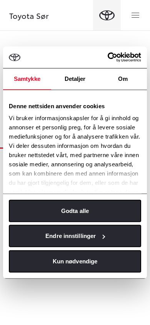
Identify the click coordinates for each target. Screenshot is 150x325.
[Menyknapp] (135, 15)
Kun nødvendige (75, 261)
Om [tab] (123, 78)
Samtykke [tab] (27, 78)
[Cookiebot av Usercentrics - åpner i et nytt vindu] (108, 57)
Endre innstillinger (70, 236)
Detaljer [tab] (75, 78)
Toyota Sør (29, 15)
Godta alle (75, 210)
